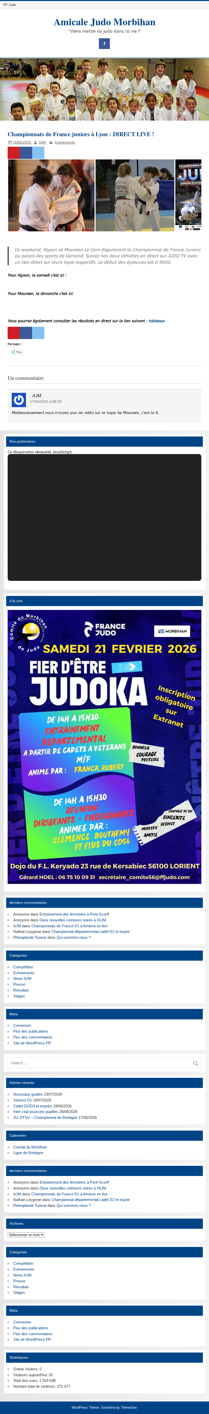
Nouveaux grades (28, 1094)
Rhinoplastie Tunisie (29, 937)
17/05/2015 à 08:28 (45, 402)
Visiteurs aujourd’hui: (31, 1375)
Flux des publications (30, 1031)
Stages (19, 996)
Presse (19, 984)
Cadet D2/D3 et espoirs (32, 1106)
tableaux (157, 321)
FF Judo (10, 5)
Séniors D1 (22, 1100)
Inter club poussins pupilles (35, 1111)
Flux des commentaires (33, 1037)
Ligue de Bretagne (28, 1152)
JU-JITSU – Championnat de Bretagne (45, 1117)
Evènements (65, 142)
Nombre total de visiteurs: (35, 1386)
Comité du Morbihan (30, 1147)
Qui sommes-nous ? (74, 937)
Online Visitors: (26, 1369)
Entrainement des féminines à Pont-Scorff (74, 914)
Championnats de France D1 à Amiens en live (69, 926)
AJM (42, 142)
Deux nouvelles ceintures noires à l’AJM (73, 920)
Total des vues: (26, 1380)
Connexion (22, 1025)
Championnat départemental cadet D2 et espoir (90, 931)
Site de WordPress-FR (32, 1043)
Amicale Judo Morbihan (104, 22)
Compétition (23, 967)
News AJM (22, 978)
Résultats (21, 990)
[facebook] (104, 43)
